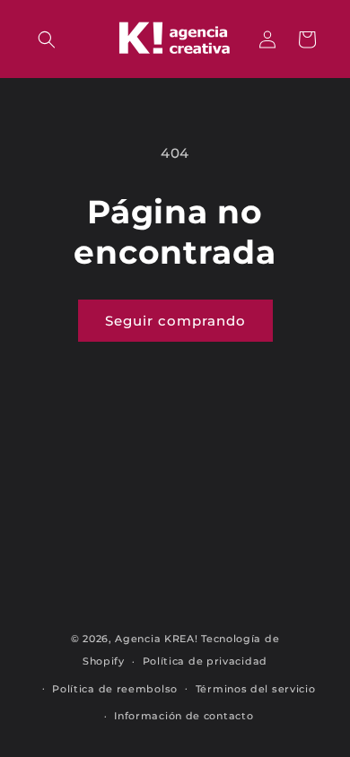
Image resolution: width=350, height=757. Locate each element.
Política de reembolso (115, 689)
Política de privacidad (205, 661)
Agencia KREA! (156, 638)
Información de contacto (183, 715)
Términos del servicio (256, 689)
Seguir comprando (175, 320)
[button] (46, 39)
